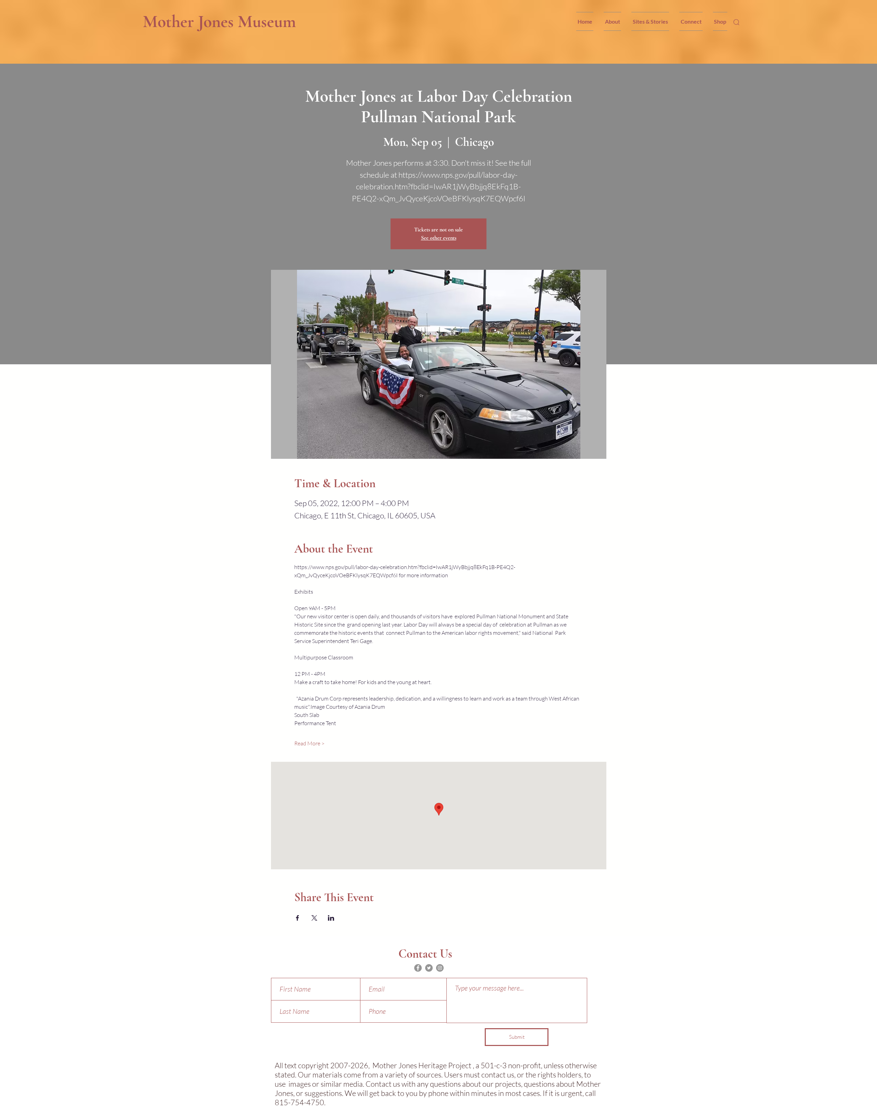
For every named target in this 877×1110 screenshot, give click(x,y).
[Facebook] (418, 968)
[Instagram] (440, 968)
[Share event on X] (314, 918)
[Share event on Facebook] (297, 918)
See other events (438, 238)
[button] (612, 21)
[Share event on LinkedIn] (331, 918)
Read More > (309, 743)
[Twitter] (429, 968)
